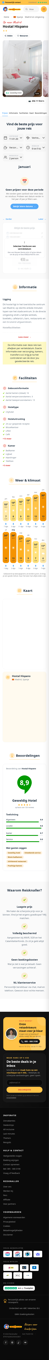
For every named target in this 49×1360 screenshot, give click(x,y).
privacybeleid (11, 1098)
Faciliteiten (23, 113)
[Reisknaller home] (12, 9)
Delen (10, 35)
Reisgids (7, 1142)
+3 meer (6, 465)
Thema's (7, 1138)
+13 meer (7, 438)
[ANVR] (7, 1254)
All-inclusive (8, 1129)
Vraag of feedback (11, 1173)
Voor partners (9, 1204)
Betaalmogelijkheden (13, 1230)
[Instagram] (12, 1342)
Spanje (19, 17)
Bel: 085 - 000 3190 (11, 1169)
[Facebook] (5, 1342)
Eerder (7, 219)
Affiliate (6, 1199)
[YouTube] (25, 1342)
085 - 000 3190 (31, 1041)
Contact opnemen (11, 1164)
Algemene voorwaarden (14, 1217)
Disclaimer (8, 1234)
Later (42, 219)
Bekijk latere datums (24, 206)
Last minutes (9, 1133)
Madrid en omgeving (34, 17)
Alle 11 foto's (36, 101)
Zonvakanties (9, 1120)
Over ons (7, 1186)
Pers (5, 1195)
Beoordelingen (41, 113)
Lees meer (24, 337)
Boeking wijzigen (11, 1160)
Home (6, 17)
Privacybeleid (9, 1221)
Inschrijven (24, 1089)
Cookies (6, 1226)
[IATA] (37, 1254)
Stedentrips (8, 1125)
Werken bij (8, 1191)
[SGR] (17, 1254)
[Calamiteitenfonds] (27, 1254)
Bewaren (24, 35)
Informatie (13, 113)
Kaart (31, 113)
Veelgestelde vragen (12, 1156)
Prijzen (5, 113)
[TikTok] (18, 1342)
